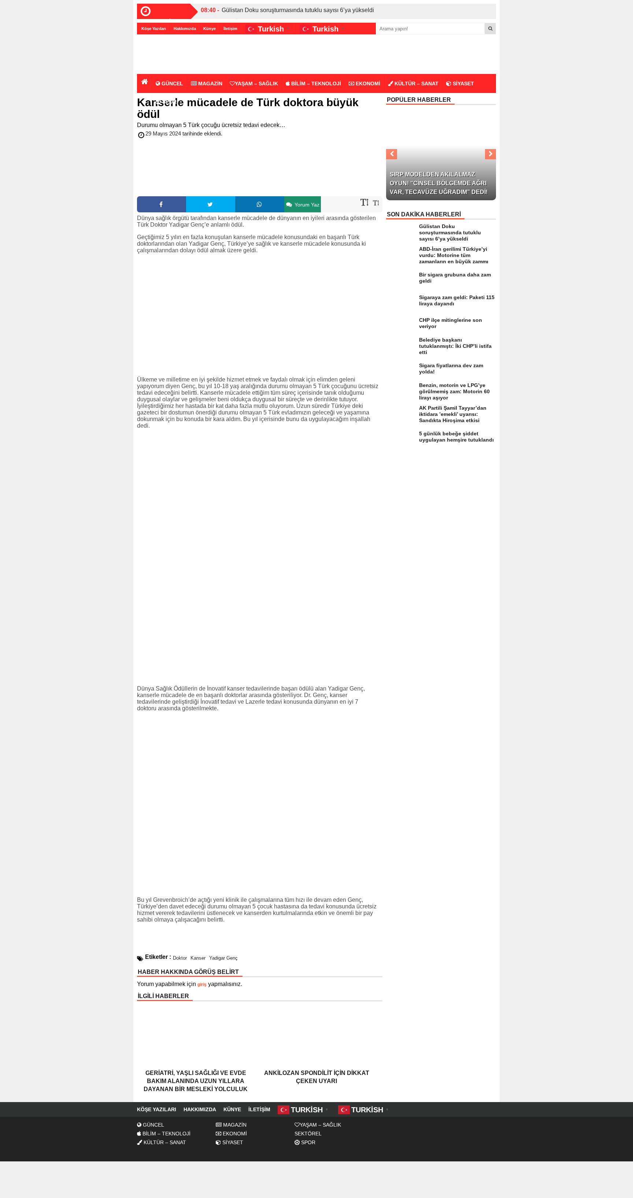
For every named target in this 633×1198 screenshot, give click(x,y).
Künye (209, 28)
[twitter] (210, 204)
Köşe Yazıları (153, 28)
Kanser (198, 958)
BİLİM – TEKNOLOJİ (315, 83)
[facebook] (161, 204)
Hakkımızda (185, 28)
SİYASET (462, 83)
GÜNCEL (171, 83)
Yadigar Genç (223, 958)
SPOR (169, 102)
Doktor (180, 958)
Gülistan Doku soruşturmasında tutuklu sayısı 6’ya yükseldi (298, 10)
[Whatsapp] (259, 204)
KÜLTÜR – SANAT (415, 83)
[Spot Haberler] (179, 54)
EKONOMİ (367, 83)
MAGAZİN (209, 83)
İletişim (230, 28)
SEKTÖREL (308, 1133)
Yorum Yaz (306, 205)
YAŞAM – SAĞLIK (256, 83)
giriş (202, 984)
